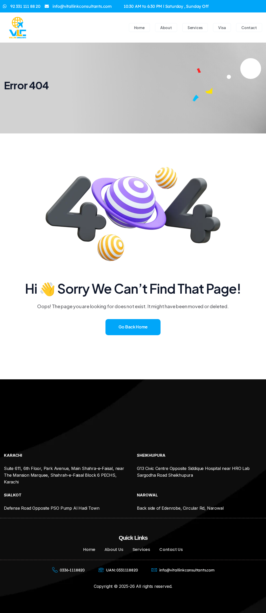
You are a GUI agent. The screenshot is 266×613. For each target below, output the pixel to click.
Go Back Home (133, 326)
